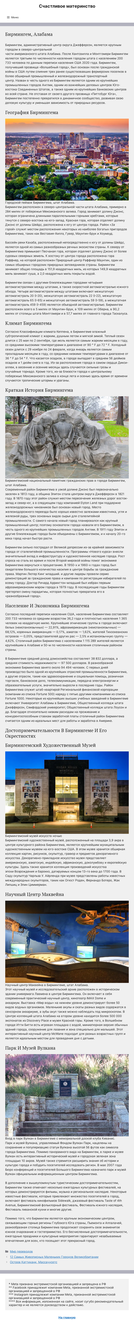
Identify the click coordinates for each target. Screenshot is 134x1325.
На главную (67, 1317)
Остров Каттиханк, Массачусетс (33, 1262)
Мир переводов (21, 1251)
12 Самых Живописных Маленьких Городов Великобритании (54, 1257)
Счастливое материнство (67, 6)
